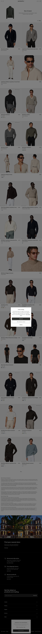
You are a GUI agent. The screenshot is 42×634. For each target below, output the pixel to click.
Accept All (21, 318)
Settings (21, 324)
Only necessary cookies (21, 321)
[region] (21, 317)
